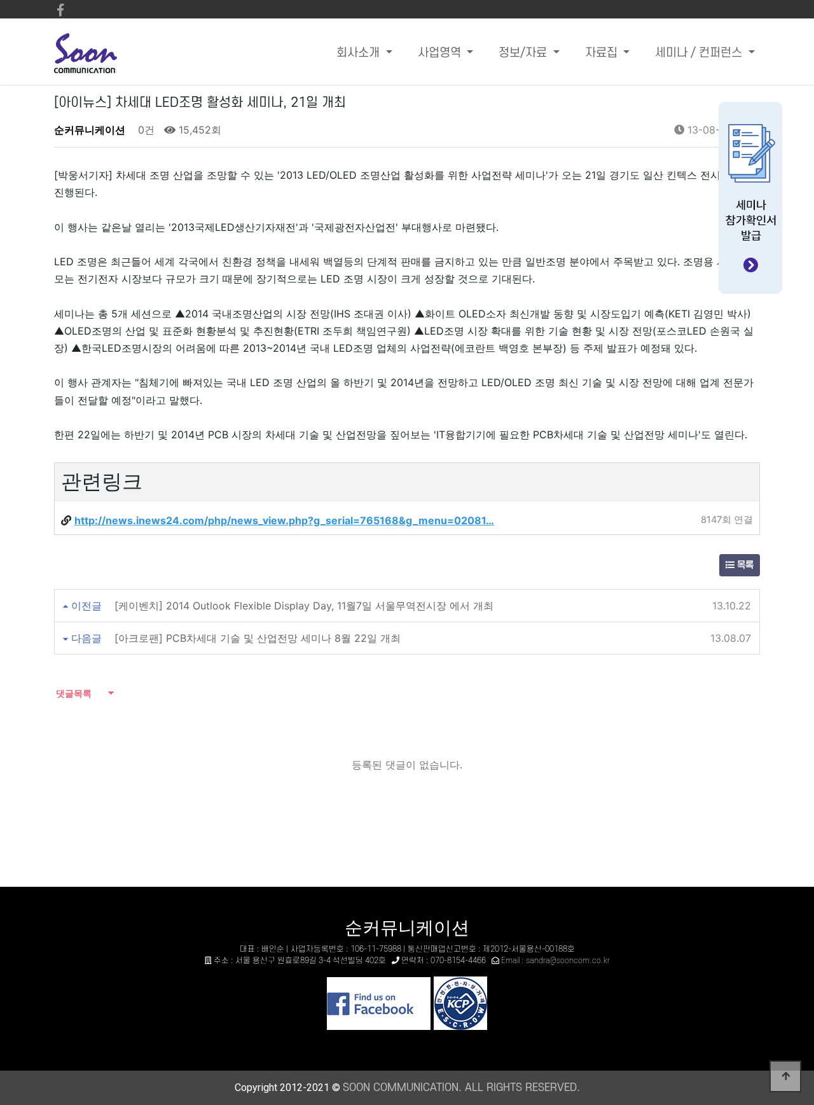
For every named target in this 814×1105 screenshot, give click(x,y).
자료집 (603, 53)
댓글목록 (73, 693)
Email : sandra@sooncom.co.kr (555, 960)
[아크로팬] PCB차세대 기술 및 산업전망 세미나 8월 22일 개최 (257, 638)
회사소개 (359, 53)
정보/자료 (524, 53)
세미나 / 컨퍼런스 (700, 53)
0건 (145, 129)
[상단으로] (785, 1076)
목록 (744, 565)
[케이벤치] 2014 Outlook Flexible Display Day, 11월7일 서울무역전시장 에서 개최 (303, 605)
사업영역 (441, 53)
